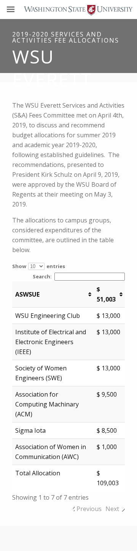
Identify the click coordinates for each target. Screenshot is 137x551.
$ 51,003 (106, 294)
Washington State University (68, 9)
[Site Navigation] (19, 9)
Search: (42, 276)
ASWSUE (27, 294)
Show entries (38, 266)
